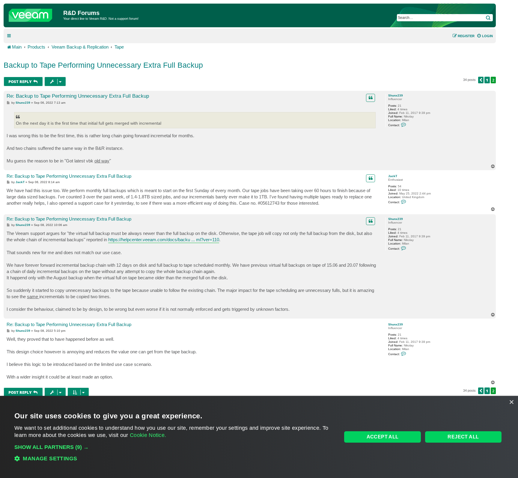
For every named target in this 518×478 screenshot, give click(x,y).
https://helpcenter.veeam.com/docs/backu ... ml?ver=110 (163, 239)
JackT (392, 176)
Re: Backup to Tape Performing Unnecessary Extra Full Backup (78, 96)
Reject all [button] (463, 436)
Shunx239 (395, 95)
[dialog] (259, 437)
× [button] (511, 402)
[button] (481, 80)
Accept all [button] (383, 436)
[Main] (34, 13)
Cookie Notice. (148, 435)
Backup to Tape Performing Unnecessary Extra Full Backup (103, 65)
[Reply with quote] (370, 98)
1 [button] (487, 80)
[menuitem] (485, 36)
